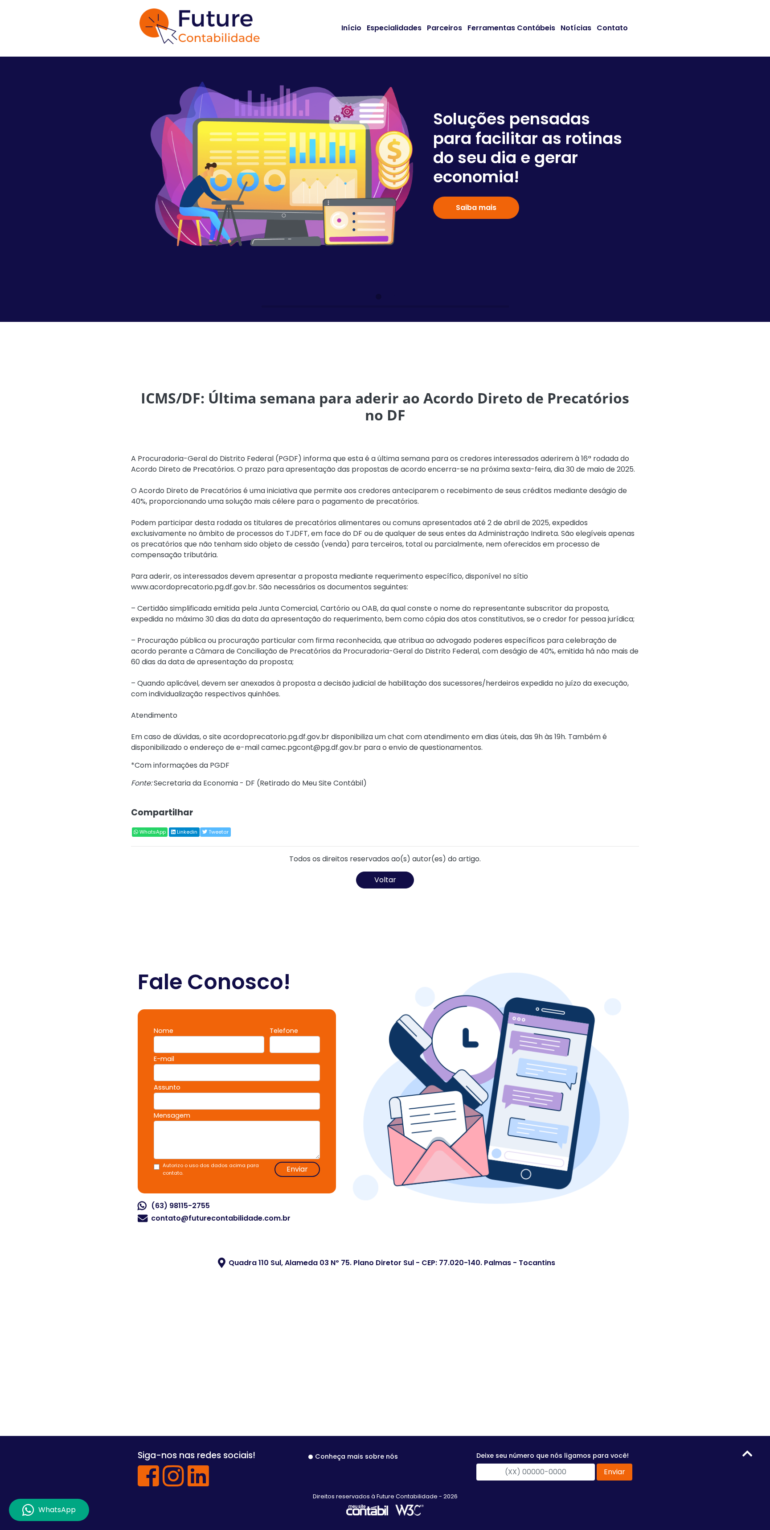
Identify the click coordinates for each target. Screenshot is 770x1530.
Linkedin (186, 831)
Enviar (297, 1169)
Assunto (167, 1087)
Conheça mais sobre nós (356, 1456)
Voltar (385, 880)
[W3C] (409, 1510)
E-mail (164, 1058)
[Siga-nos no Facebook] (148, 1482)
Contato (612, 28)
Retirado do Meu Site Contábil (311, 783)
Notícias (576, 28)
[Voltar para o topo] (747, 1455)
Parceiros (444, 28)
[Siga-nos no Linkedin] (198, 1482)
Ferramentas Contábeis (511, 28)
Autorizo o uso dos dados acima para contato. (211, 1169)
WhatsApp (152, 831)
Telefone (284, 1030)
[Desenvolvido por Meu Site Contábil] (367, 1510)
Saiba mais (476, 207)
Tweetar (218, 831)
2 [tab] (391, 296)
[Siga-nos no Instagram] (173, 1482)
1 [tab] (378, 296)
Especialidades (394, 28)
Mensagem (172, 1115)
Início (351, 28)
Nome (163, 1030)
